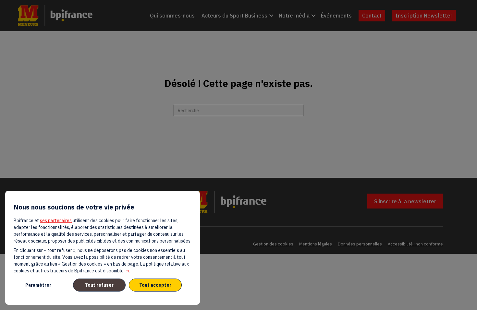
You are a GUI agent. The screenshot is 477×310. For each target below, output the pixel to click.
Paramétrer (38, 285)
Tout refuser (99, 285)
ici (127, 271)
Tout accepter (155, 285)
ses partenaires (56, 220)
